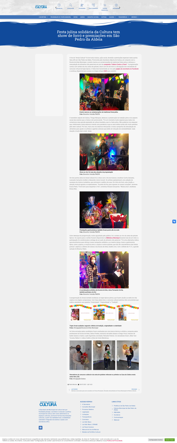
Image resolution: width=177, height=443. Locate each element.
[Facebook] (40, 428)
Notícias (103, 17)
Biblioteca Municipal (113, 238)
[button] (119, 7)
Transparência (122, 17)
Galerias (111, 17)
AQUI (105, 71)
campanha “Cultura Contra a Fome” (115, 64)
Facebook (59, 8)
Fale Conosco (93, 8)
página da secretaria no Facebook (127, 69)
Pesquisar (70, 8)
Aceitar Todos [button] (170, 440)
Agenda (82, 17)
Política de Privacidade (114, 441)
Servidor (134, 17)
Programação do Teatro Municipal (61, 17)
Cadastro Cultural (93, 17)
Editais (75, 17)
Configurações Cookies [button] (156, 440)
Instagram (116, 8)
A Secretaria (42, 17)
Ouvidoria (82, 8)
